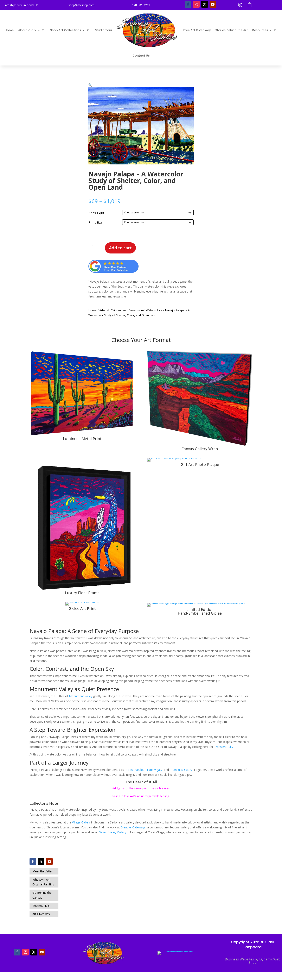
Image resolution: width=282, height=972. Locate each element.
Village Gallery (81, 822)
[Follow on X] (204, 4)
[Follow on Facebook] (188, 4)
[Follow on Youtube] (213, 4)
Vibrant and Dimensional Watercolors (137, 310)
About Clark (27, 30)
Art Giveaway (41, 914)
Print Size (96, 222)
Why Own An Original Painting (43, 882)
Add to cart (120, 248)
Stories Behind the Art (231, 30)
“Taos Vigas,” (154, 770)
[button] (90, 85)
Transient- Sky (223, 747)
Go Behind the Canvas (42, 895)
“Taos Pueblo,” (135, 770)
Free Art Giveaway (197, 30)
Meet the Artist (42, 871)
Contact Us (141, 56)
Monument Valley (80, 696)
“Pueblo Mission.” (181, 770)
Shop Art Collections (65, 30)
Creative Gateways (133, 827)
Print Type (96, 213)
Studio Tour (103, 30)
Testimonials (41, 906)
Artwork (104, 310)
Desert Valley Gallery (112, 832)
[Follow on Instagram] (196, 4)
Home (9, 30)
